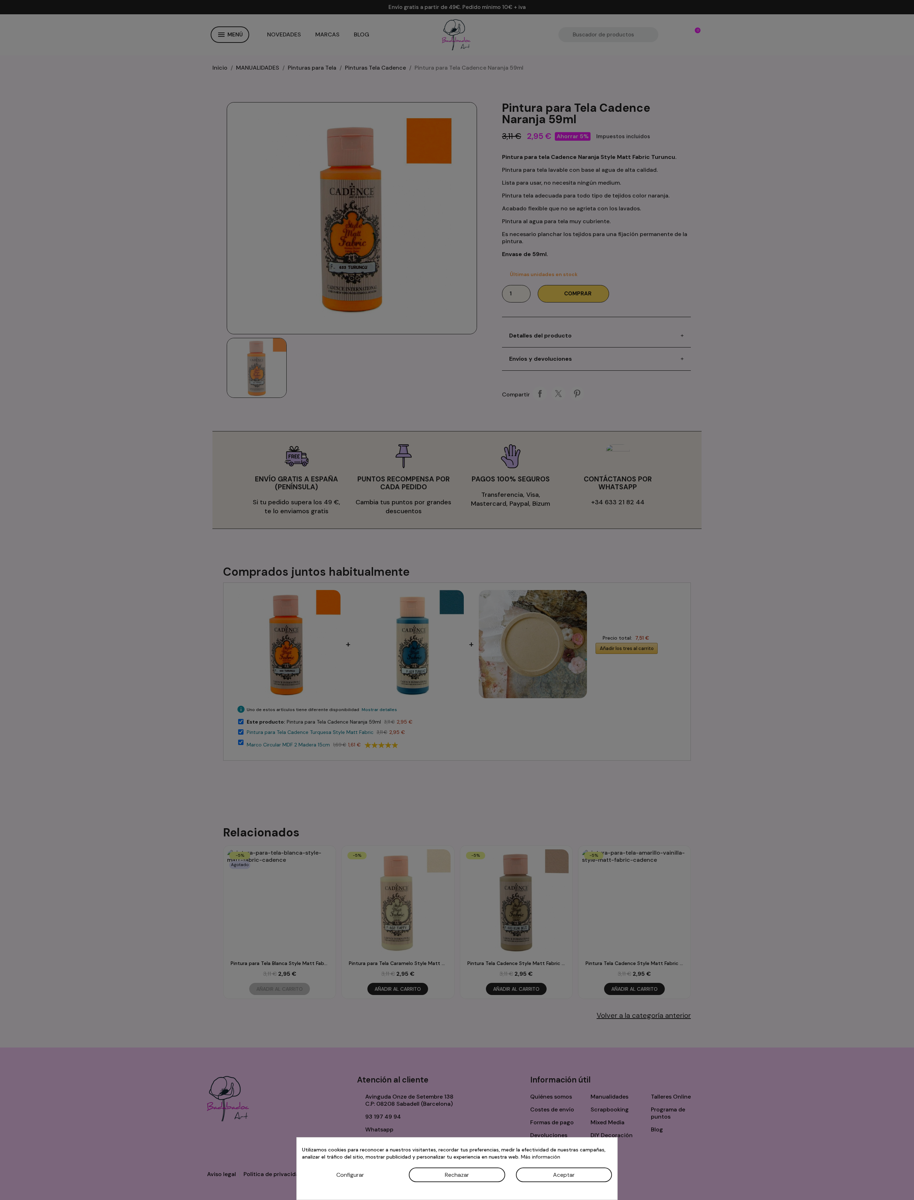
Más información (540, 1157)
